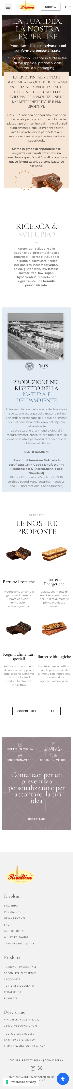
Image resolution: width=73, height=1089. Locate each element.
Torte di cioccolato (19, 986)
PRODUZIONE (12, 912)
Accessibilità (14, 931)
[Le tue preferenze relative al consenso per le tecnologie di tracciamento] (21, 1082)
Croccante (12, 979)
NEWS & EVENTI (14, 918)
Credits (15, 1060)
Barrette (11, 998)
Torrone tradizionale (20, 967)
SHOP (8, 925)
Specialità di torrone (20, 973)
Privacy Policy (32, 1060)
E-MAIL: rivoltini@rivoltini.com (24, 1046)
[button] (8, 6)
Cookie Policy (54, 1060)
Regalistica (12, 992)
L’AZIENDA (11, 906)
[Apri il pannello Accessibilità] (63, 1079)
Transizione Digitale (19, 943)
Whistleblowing (16, 937)
